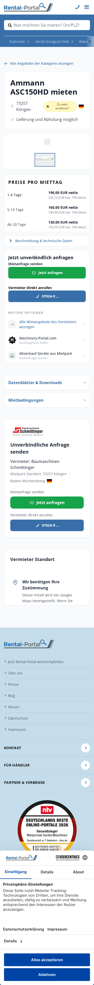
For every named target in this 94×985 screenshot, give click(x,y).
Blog (11, 695)
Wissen (13, 707)
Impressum (17, 729)
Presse (13, 684)
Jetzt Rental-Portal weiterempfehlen (35, 661)
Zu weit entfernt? (62, 106)
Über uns (15, 673)
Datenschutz (18, 718)
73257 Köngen (23, 106)
